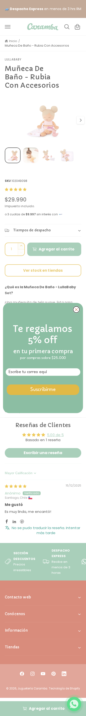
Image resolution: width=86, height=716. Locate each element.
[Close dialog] (76, 309)
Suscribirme (43, 389)
